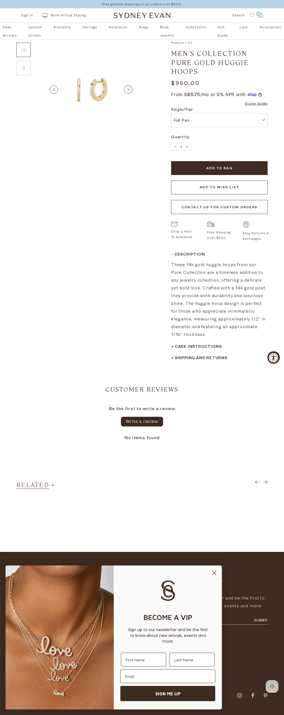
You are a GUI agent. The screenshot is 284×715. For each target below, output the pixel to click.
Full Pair (181, 121)
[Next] (128, 89)
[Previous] (54, 89)
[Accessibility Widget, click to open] (273, 357)
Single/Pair (182, 110)
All (190, 43)
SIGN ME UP (168, 693)
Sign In (27, 15)
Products (177, 43)
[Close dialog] (214, 573)
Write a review (142, 421)
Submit (261, 620)
